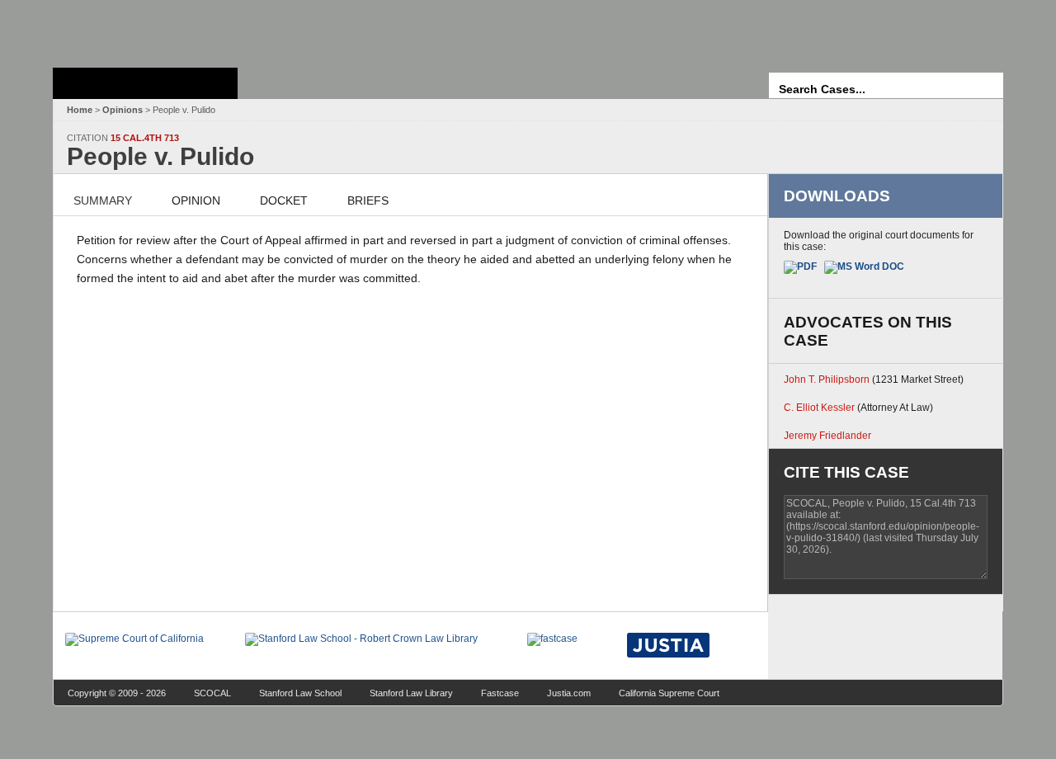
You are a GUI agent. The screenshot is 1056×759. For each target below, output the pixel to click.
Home (79, 110)
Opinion (196, 200)
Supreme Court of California (145, 83)
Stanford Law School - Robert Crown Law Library (142, 29)
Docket (284, 200)
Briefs (368, 200)
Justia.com (569, 693)
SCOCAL (212, 693)
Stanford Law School (300, 693)
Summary (102, 200)
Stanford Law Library (411, 693)
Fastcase (500, 693)
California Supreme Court (669, 693)
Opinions (122, 110)
